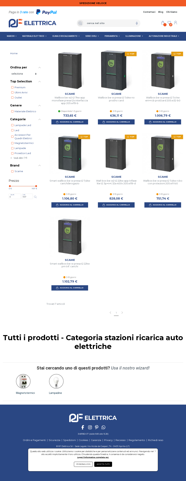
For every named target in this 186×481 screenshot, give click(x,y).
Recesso (121, 440)
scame (19, 171)
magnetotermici (24, 143)
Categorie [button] (18, 119)
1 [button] (116, 312)
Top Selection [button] (21, 81)
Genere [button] (16, 105)
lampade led (23, 125)
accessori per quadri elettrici (23, 137)
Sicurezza (54, 440)
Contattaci (149, 12)
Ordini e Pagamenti (34, 440)
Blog (160, 12)
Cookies (83, 440)
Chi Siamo (171, 12)
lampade (20, 148)
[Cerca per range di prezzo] (35, 197)
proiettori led (23, 153)
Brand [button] (14, 165)
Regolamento (137, 440)
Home (14, 53)
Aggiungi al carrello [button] (71, 122)
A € (24, 195)
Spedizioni (69, 440)
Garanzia (96, 440)
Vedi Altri (20, 158)
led (17, 130)
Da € (12, 195)
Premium (20, 87)
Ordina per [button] (18, 67)
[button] (25, 384)
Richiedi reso (155, 440)
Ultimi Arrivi (21, 92)
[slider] (10, 186)
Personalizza (83, 464)
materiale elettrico (25, 111)
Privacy (108, 440)
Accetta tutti (103, 464)
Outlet (18, 97)
